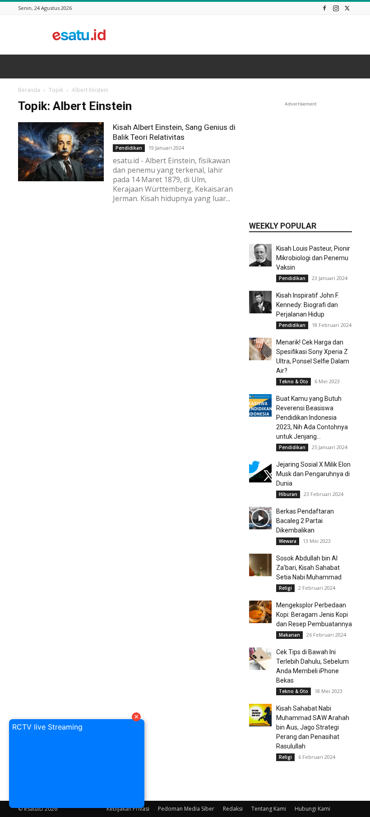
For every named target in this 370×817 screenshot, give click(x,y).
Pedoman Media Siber (186, 808)
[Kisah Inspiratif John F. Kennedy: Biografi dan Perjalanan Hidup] (260, 302)
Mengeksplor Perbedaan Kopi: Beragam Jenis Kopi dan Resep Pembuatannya (314, 614)
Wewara (287, 541)
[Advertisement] (246, 34)
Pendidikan (129, 148)
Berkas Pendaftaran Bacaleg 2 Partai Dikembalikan (305, 521)
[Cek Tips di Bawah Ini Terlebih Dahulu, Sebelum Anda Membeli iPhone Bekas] (260, 658)
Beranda (29, 90)
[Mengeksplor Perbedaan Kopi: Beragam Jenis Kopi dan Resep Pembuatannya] (260, 612)
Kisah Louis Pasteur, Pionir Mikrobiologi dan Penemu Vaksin (313, 258)
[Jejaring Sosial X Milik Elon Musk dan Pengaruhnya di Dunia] (260, 471)
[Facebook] (324, 8)
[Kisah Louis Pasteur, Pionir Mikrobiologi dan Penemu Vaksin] (260, 255)
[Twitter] (347, 8)
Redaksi (233, 808)
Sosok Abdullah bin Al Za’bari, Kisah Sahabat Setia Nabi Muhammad (309, 568)
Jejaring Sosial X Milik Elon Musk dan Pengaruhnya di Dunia (313, 474)
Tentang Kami (268, 808)
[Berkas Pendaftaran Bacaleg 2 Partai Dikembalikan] (260, 518)
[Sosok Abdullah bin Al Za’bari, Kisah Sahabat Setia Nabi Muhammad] (260, 565)
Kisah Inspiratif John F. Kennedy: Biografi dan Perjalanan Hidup (307, 305)
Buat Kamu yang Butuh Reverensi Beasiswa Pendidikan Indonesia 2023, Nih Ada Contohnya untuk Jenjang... (312, 417)
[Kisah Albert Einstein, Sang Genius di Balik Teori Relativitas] (61, 151)
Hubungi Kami (312, 808)
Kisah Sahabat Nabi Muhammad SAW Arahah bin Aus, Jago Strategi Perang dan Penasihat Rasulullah (312, 727)
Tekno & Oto (293, 381)
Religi (285, 588)
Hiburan (288, 494)
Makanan (289, 635)
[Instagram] (336, 8)
